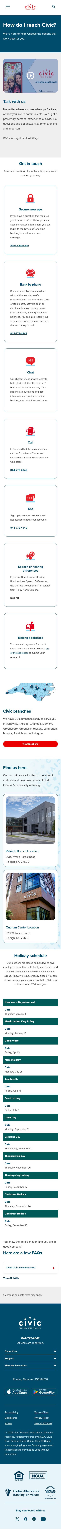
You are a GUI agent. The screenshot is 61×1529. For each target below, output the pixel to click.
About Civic (11, 1351)
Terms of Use (41, 1412)
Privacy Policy (41, 1417)
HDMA (8, 1423)
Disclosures (11, 1417)
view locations (30, 744)
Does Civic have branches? (21, 1267)
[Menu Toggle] (7, 6)
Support (9, 1358)
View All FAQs (11, 1278)
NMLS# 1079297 (43, 1423)
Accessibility (11, 1412)
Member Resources (16, 1365)
